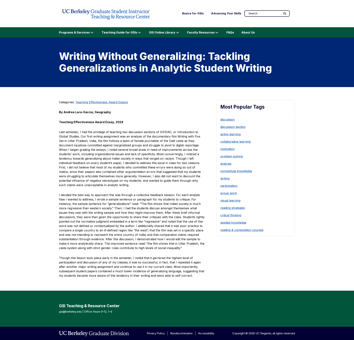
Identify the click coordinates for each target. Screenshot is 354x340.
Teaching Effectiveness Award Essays (101, 102)
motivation (227, 149)
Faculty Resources (201, 32)
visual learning (230, 200)
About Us (248, 32)
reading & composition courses (241, 230)
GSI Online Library (162, 32)
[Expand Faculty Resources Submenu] (217, 32)
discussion (227, 119)
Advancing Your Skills (226, 13)
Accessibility (206, 333)
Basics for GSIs (193, 13)
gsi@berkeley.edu (70, 311)
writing (225, 178)
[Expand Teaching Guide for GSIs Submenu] (139, 32)
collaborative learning (235, 141)
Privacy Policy (156, 333)
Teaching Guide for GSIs (119, 32)
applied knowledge (233, 222)
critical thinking (230, 215)
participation (228, 186)
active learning (230, 134)
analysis (225, 163)
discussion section (233, 127)
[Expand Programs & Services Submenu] (92, 32)
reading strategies (232, 208)
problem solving (231, 156)
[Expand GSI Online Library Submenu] (177, 32)
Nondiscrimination (181, 333)
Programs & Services (74, 32)
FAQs (230, 32)
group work (228, 193)
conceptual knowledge (236, 171)
